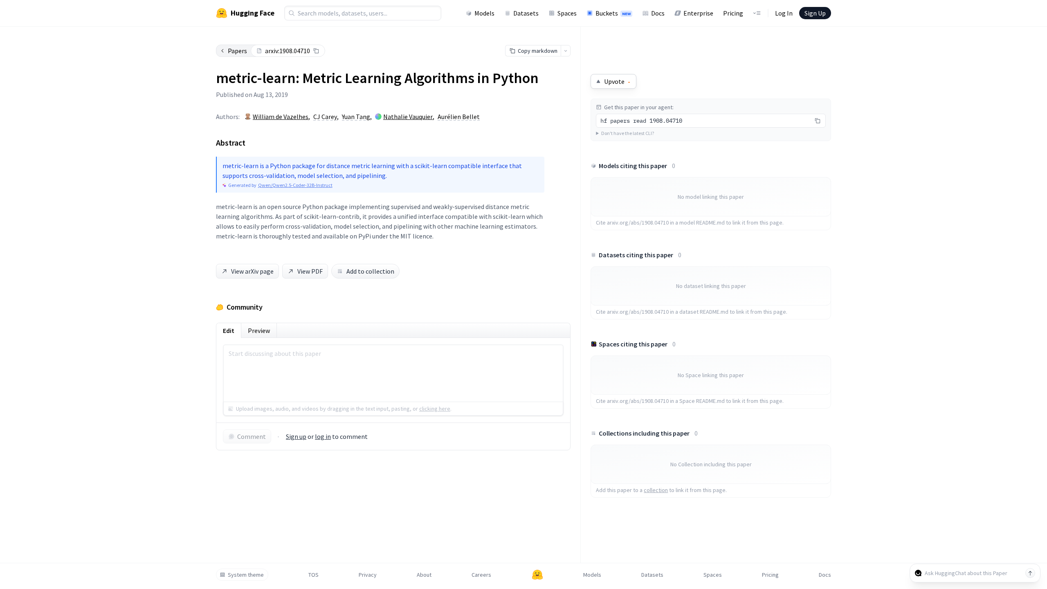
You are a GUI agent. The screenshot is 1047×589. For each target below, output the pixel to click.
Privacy (368, 574)
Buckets (613, 13)
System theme (246, 574)
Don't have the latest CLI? (627, 133)
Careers (481, 574)
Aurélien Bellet (459, 116)
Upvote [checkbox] (617, 81)
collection (656, 490)
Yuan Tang (356, 116)
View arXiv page (252, 271)
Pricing (733, 13)
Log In (784, 13)
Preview (259, 330)
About (424, 574)
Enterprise (698, 13)
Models (484, 13)
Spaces (567, 13)
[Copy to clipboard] (316, 51)
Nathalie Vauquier (408, 116)
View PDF (310, 271)
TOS (313, 574)
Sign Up (815, 13)
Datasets (526, 13)
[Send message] (1030, 573)
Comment (251, 436)
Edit (228, 330)
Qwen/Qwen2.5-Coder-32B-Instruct (295, 185)
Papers (237, 51)
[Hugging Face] (537, 574)
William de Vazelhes (280, 116)
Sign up (296, 436)
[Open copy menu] (566, 50)
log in (323, 436)
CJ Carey (325, 116)
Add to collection (370, 271)
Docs (658, 13)
